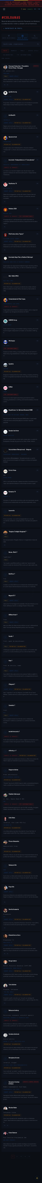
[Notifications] (37, 1178)
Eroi (24, 9)
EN (39, 9)
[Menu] (4, 9)
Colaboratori (8, 55)
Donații (30, 9)
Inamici (14, 50)
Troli (22, 50)
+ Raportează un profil (12, 28)
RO (35, 9)
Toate (5, 50)
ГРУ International (24, 55)
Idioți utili (33, 50)
